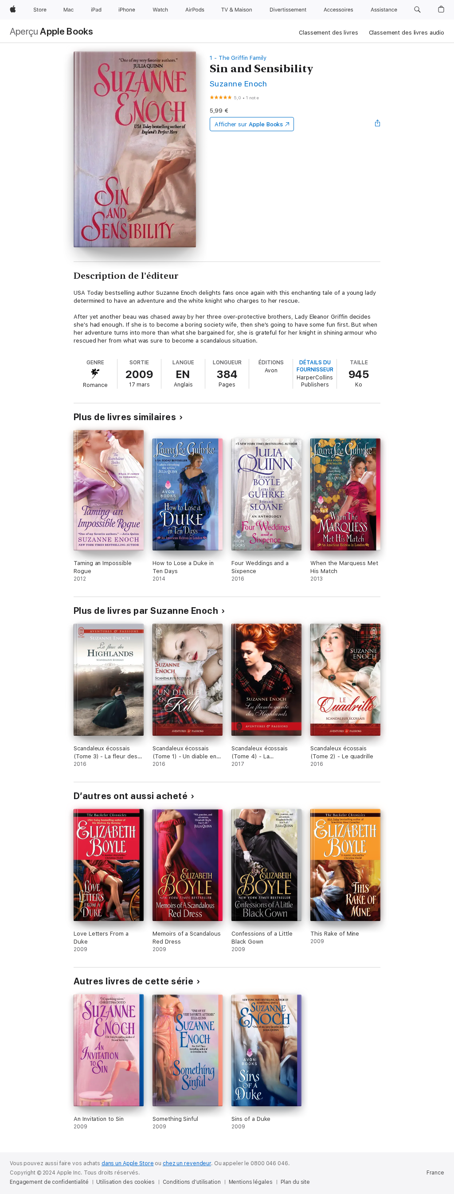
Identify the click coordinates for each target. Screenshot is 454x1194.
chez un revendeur (187, 1163)
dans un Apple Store (128, 1163)
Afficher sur (249, 124)
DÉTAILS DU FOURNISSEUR (315, 366)
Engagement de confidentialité (49, 1182)
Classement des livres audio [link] (407, 32)
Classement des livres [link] (328, 32)
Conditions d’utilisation (192, 1182)
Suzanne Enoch (238, 83)
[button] (417, 10)
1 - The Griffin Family (238, 58)
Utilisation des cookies (125, 1182)
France (435, 1173)
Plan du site (295, 1182)
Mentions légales (251, 1182)
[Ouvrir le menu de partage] (378, 124)
